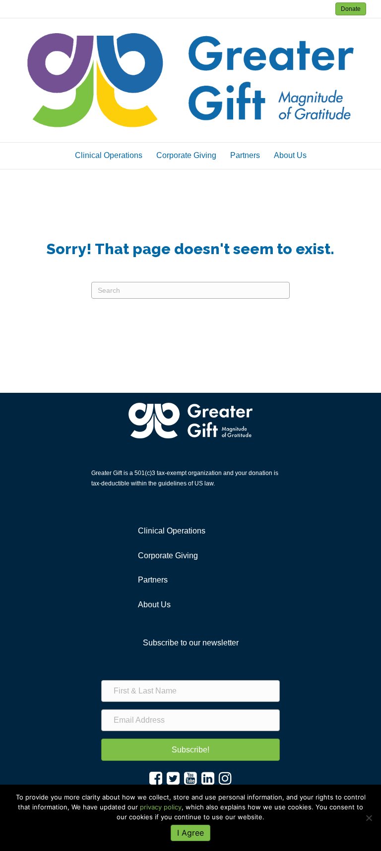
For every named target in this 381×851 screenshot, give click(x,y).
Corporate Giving (186, 155)
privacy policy (161, 807)
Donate (351, 8)
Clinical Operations (108, 155)
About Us (290, 155)
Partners (245, 155)
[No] (369, 818)
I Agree (190, 833)
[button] (190, 750)
